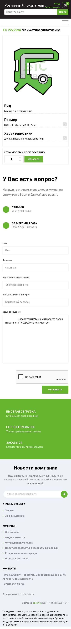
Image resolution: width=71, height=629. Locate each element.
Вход (57, 3)
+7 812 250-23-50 (14, 584)
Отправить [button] (55, 389)
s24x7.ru (37, 603)
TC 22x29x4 (12, 30)
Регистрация (52, 7)
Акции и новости (15, 537)
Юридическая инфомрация (21, 553)
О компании (12, 532)
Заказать (33, 159)
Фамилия (7, 260)
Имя (5, 243)
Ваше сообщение (12, 312)
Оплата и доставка (16, 558)
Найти (63, 12)
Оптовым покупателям (19, 542)
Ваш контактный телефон (16, 294)
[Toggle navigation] (65, 22)
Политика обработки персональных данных (31, 548)
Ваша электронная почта (16, 277)
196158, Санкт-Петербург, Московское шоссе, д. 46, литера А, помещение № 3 (34, 576)
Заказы (9, 510)
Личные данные (14, 515)
